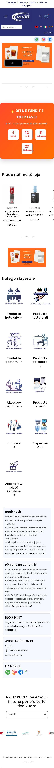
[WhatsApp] (36, 39)
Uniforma (13, 443)
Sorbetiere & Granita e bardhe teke (12, 214)
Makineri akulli (34, 211)
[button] (6, 16)
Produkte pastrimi (13, 360)
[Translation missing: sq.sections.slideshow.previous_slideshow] (21, 87)
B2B (51, 26)
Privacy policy (45, 757)
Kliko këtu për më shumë (18, 606)
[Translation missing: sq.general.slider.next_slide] (33, 237)
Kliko (13, 63)
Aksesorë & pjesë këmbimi (14, 487)
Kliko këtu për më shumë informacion (25, 553)
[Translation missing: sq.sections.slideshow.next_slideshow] (33, 87)
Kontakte (48, 33)
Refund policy (28, 762)
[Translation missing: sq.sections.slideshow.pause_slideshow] (49, 87)
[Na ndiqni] (45, 714)
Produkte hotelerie (13, 316)
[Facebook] (50, 39)
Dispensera (40, 445)
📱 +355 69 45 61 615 (16, 650)
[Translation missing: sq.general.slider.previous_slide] (21, 237)
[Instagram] (43, 39)
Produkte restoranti (40, 316)
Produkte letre (40, 404)
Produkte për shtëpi (40, 360)
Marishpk (14, 757)
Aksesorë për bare (13, 404)
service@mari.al (13, 655)
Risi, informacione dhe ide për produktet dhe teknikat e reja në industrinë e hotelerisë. (27, 626)
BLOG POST (13, 617)
